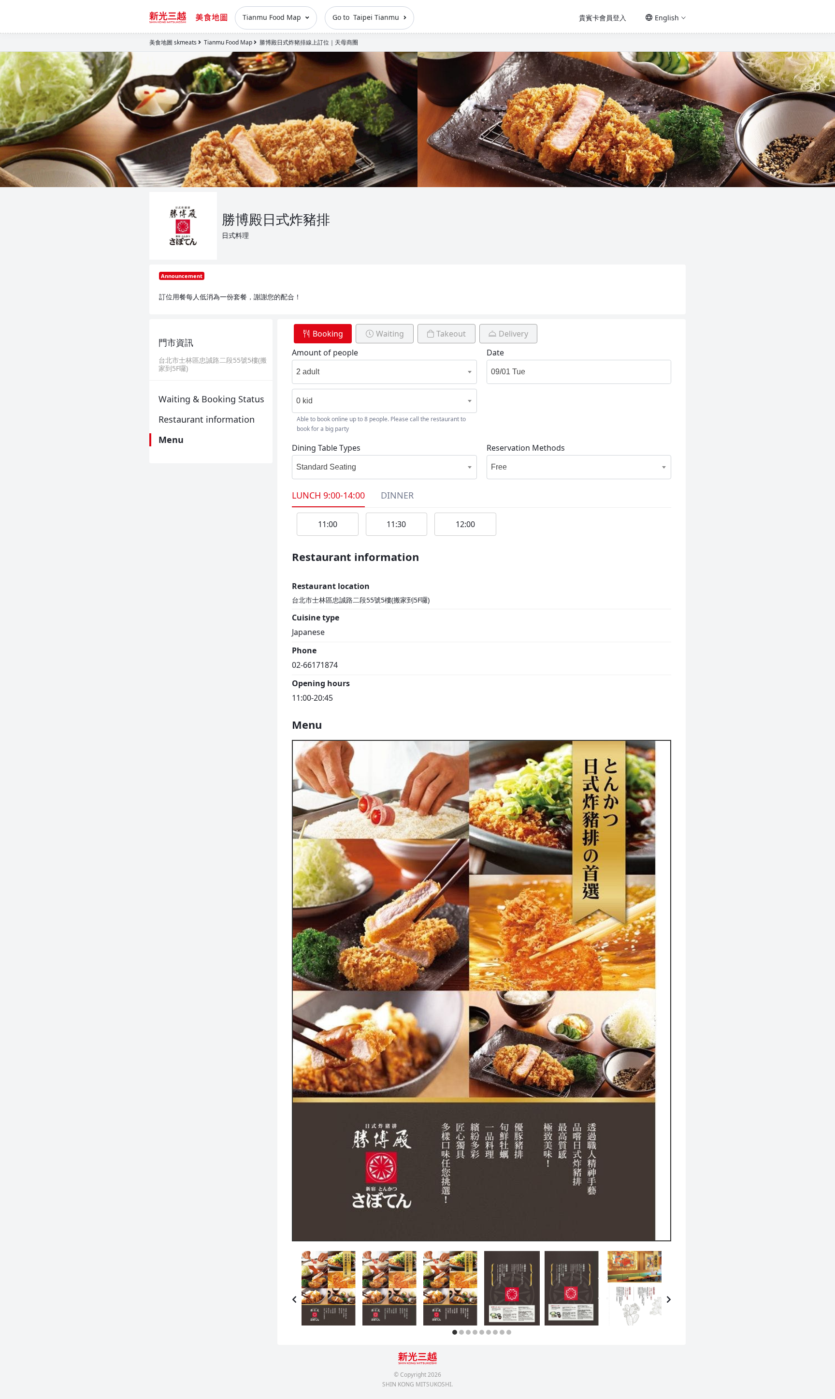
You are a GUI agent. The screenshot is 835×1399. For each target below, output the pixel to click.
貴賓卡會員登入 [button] (602, 17)
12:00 (465, 524)
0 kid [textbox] (304, 401)
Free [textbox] (499, 467)
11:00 (327, 524)
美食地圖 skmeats (173, 42)
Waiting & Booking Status (211, 399)
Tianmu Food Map (273, 17)
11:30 (396, 524)
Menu (171, 439)
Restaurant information (206, 419)
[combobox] (375, 372)
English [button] (667, 17)
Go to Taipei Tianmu (366, 17)
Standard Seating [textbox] (326, 467)
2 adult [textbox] (307, 372)
